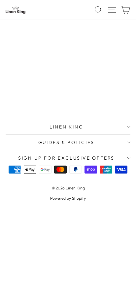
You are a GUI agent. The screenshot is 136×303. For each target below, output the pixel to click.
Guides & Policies (66, 142)
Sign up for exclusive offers (66, 158)
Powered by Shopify (68, 198)
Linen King (67, 127)
